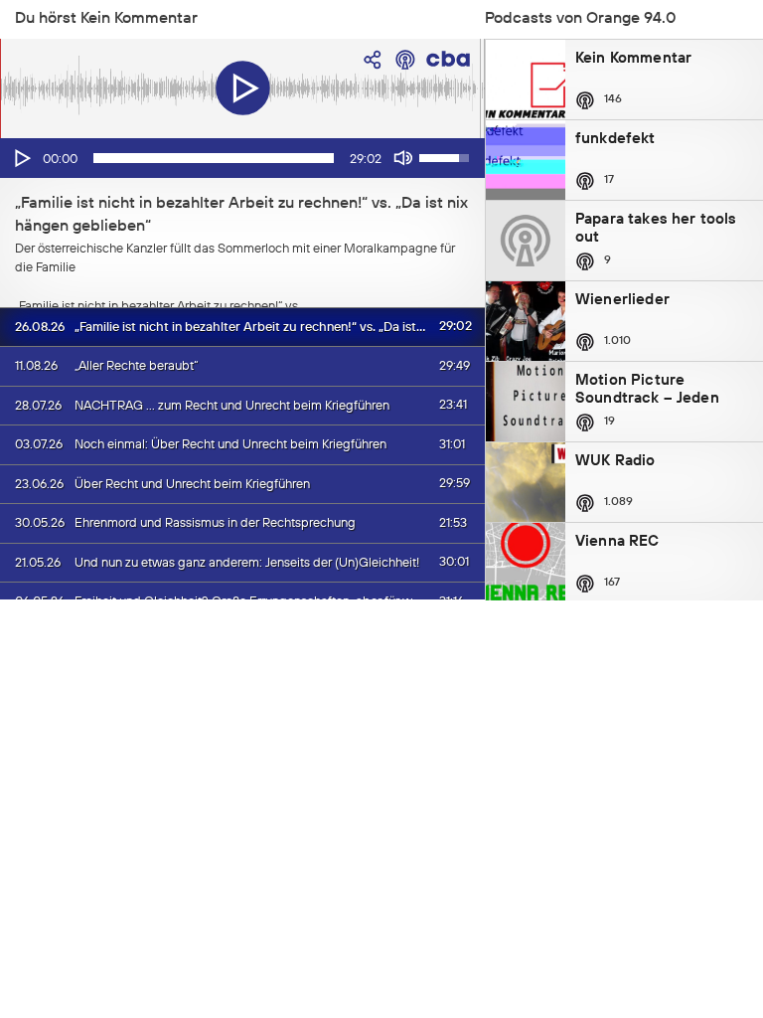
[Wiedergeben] (21, 158)
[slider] (213, 158)
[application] (242, 158)
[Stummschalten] (403, 158)
